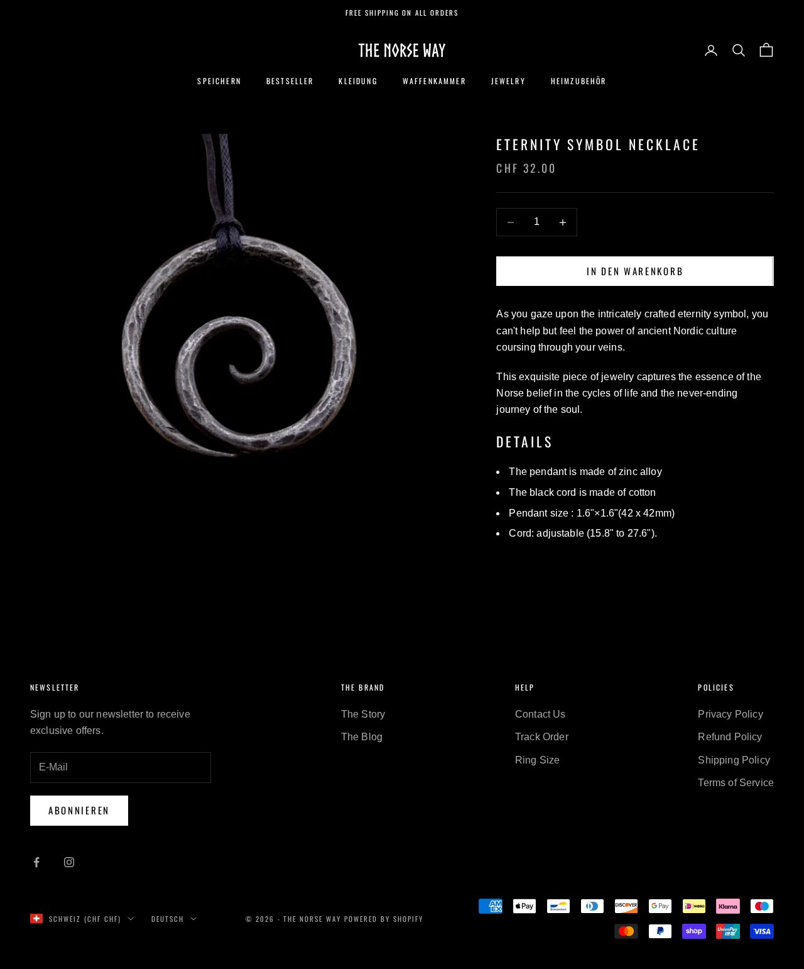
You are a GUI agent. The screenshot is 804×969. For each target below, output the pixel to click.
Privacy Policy (730, 714)
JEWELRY (508, 80)
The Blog (362, 736)
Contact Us (540, 714)
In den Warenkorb (635, 271)
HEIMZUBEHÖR (579, 80)
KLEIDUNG (358, 80)
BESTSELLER (290, 80)
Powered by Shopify (383, 919)
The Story (363, 714)
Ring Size (537, 760)
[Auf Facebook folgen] (36, 862)
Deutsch (167, 919)
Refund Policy (730, 736)
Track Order (541, 736)
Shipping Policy (733, 760)
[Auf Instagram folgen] (69, 862)
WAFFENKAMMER (434, 80)
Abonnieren (79, 810)
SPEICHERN (219, 80)
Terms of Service (736, 782)
